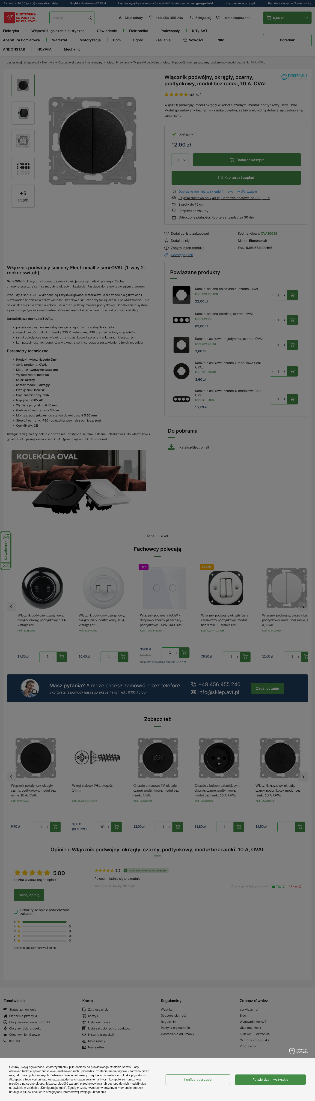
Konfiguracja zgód (198, 1079)
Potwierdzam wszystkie (270, 1079)
